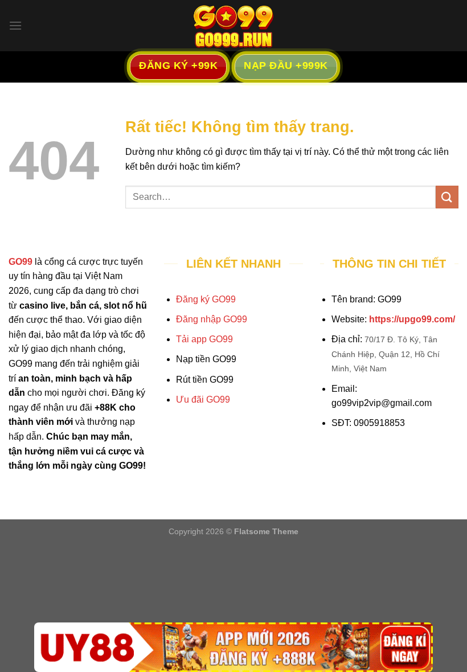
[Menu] (15, 25)
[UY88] (233, 647)
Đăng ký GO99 (206, 299)
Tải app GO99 (204, 339)
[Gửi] (447, 197)
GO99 (20, 262)
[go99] (233, 25)
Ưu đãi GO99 (203, 399)
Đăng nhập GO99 (211, 319)
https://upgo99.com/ (412, 319)
